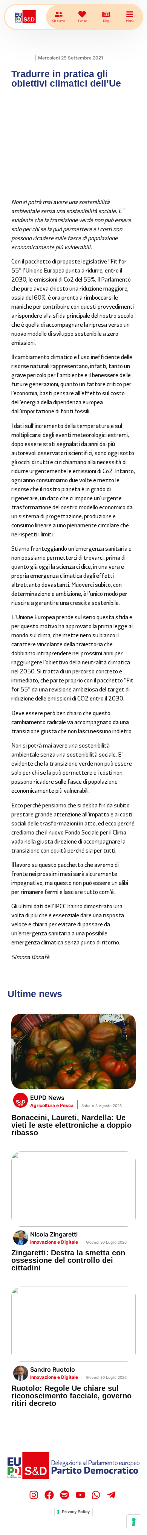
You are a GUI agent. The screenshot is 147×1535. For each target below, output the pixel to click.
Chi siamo (58, 20)
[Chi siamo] (59, 14)
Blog (106, 20)
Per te (82, 20)
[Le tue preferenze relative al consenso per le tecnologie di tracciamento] (134, 1522)
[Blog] (106, 14)
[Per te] (82, 14)
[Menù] (129, 14)
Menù (129, 20)
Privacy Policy (76, 1511)
